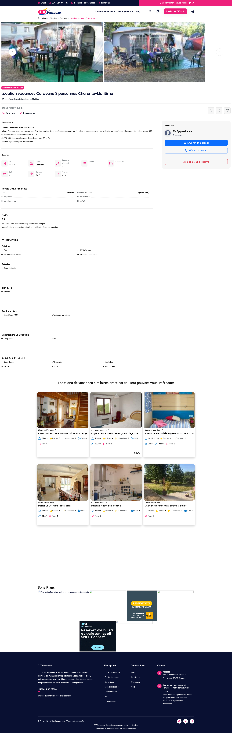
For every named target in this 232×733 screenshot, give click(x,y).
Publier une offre (174, 11)
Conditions (109, 682)
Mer (133, 672)
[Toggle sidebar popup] (192, 11)
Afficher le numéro (198, 150)
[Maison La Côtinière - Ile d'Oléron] (62, 482)
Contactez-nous (111, 677)
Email (43, 3)
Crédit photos (110, 701)
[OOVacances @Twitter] (193, 3)
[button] (158, 11)
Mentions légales (111, 687)
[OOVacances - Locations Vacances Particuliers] (39, 18)
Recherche (105, 3)
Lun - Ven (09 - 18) (59, 3)
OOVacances (59, 721)
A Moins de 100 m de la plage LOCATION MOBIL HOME (171, 433)
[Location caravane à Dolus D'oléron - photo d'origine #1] (154, 52)
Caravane (63, 18)
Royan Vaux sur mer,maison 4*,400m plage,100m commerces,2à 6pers (126, 433)
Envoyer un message (198, 142)
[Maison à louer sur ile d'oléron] (116, 482)
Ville (133, 687)
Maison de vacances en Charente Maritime (166, 506)
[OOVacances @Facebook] (190, 3)
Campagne (135, 682)
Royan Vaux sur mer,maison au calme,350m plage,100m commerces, (72, 433)
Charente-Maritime (49, 18)
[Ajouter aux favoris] (227, 110)
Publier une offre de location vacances (54, 696)
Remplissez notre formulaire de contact (176, 689)
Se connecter (168, 3)
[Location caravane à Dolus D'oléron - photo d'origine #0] (52, 52)
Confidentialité (110, 692)
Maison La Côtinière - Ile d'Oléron (54, 506)
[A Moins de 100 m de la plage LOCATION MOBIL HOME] (169, 410)
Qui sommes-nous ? (112, 672)
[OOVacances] (50, 11)
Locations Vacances (103, 11)
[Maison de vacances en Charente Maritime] (169, 482)
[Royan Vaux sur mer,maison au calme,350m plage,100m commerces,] (62, 410)
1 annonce (177, 135)
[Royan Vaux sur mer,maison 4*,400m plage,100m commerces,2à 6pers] (116, 410)
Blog (138, 11)
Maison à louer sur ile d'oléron (106, 506)
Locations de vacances (84, 3)
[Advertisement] (110, 557)
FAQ (106, 696)
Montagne (135, 677)
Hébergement (124, 11)
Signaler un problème (197, 161)
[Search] (149, 11)
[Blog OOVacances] (192, 721)
